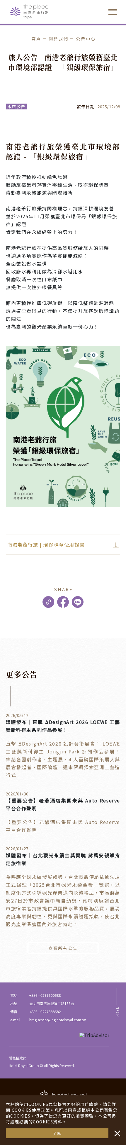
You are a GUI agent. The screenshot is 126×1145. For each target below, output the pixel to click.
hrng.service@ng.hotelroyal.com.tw (57, 1019)
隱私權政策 (17, 1057)
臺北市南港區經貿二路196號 (51, 1003)
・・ (116, 1130)
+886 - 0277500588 (45, 995)
